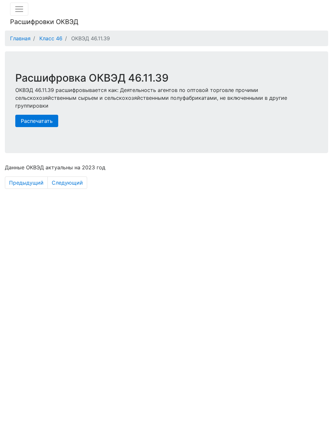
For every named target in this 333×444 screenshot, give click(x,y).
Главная (20, 38)
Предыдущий (26, 182)
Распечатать (37, 121)
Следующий (67, 182)
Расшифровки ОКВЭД (44, 22)
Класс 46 (50, 38)
